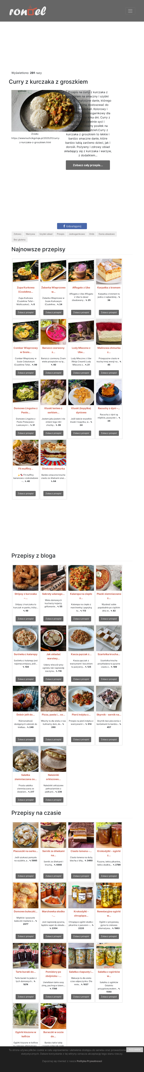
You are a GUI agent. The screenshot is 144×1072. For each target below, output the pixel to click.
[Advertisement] (72, 46)
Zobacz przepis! (26, 312)
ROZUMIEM (134, 1049)
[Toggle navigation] (130, 10)
